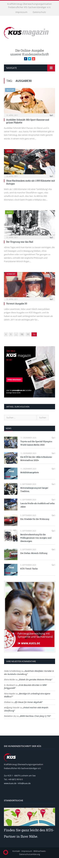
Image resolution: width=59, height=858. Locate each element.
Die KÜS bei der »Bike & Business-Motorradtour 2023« (36, 458)
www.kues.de (10, 783)
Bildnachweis (40, 851)
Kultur (10, 90)
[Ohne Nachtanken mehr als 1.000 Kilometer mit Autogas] (29, 162)
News (9, 151)
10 (22, 334)
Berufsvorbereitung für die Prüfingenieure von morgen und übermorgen (35, 538)
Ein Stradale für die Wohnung (34, 519)
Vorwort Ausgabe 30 (16, 303)
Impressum (21, 12)
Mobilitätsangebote (29, 472)
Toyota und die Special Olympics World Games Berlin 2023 (36, 443)
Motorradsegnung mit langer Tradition (34, 489)
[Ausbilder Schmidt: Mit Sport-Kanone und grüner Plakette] (29, 101)
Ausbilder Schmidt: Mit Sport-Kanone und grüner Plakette (27, 121)
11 (28, 334)
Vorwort (11, 274)
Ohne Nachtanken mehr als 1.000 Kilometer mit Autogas (30, 182)
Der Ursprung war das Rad (19, 241)
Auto (9, 212)
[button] (5, 852)
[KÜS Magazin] (29, 32)
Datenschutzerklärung (29, 854)
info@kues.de (24, 783)
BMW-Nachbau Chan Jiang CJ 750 (35, 716)
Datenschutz (39, 12)
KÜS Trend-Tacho (29, 568)
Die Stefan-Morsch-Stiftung (33, 553)
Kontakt (16, 851)
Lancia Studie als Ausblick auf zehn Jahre (37, 505)
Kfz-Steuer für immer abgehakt (28, 702)
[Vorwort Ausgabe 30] (29, 285)
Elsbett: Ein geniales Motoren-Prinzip (35, 679)
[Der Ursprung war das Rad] (29, 223)
